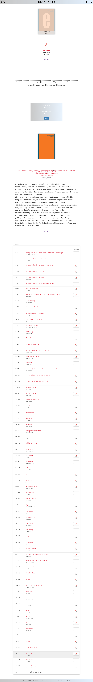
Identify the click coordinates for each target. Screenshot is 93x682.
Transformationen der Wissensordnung (37, 350)
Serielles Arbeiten (31, 498)
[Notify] (45, 60)
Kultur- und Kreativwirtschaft (34, 585)
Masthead (67, 680)
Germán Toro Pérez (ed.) (54, 172)
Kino (27, 622)
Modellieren (29, 461)
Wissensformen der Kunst (33, 356)
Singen (28, 505)
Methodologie (30, 331)
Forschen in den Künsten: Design (35, 271)
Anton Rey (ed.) (70, 170)
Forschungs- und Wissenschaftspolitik (37, 554)
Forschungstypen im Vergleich (35, 313)
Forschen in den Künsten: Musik (35, 277)
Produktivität (30, 591)
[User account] (86, 2)
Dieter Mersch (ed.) (59, 170)
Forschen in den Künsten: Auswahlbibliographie (40, 283)
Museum (28, 641)
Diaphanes (46, 2)
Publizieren (29, 480)
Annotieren (29, 362)
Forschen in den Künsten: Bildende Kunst (38, 259)
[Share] (48, 60)
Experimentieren (31, 393)
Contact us (54, 680)
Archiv (27, 598)
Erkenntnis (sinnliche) (32, 288)
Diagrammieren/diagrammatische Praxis (38, 381)
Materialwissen (30, 338)
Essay (27, 536)
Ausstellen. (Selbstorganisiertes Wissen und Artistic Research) (44, 369)
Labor (27, 635)
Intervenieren (30, 437)
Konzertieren (29, 455)
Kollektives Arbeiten (31, 443)
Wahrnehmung (30, 300)
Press (43, 680)
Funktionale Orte (31, 567)
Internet (28, 616)
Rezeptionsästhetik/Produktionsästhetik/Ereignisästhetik (43, 294)
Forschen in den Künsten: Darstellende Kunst (39, 265)
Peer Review (29, 659)
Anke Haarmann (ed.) (47, 170)
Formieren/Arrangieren (33, 399)
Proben (28, 474)
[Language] (89, 2)
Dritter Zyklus (30, 523)
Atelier (28, 604)
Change (46, 118)
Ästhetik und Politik (31, 647)
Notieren (28, 468)
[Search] (4, 2)
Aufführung (29, 529)
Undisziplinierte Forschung (34, 319)
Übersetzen (29, 511)
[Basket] (91, 2)
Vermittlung (29, 653)
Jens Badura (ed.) (23, 170)
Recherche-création (31, 486)
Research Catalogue (32, 666)
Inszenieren (29, 424)
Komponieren (30, 449)
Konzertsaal (29, 628)
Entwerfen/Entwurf (31, 387)
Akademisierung (30, 517)
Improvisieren (30, 412)
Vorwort (28, 248)
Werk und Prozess (31, 548)
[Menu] (1, 2)
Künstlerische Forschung (33, 307)
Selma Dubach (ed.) (34, 170)
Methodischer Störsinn (32, 325)
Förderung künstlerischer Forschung (37, 560)
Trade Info (48, 680)
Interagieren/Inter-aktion (33, 430)
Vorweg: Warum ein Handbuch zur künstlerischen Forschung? (44, 252)
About (40, 680)
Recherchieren (30, 492)
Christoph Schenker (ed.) (39, 172)
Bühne (27, 610)
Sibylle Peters (46, 50)
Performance (29, 542)
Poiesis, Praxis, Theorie (32, 344)
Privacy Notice (61, 680)
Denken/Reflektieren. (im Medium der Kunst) (39, 375)
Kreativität (29, 579)
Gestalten (28, 406)
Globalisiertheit (30, 573)
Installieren (29, 418)
